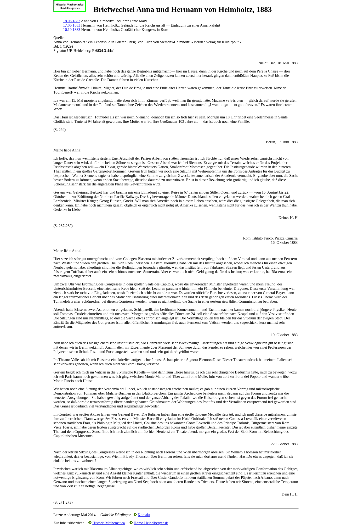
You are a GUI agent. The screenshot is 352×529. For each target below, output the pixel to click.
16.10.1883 (71, 30)
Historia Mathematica (108, 523)
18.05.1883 (71, 21)
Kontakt (144, 515)
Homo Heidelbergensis (151, 523)
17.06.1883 (71, 25)
